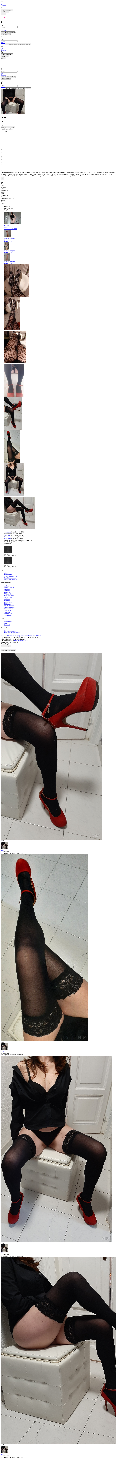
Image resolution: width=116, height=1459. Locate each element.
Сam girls (7, 612)
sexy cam (7, 600)
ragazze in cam (8, 602)
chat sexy (7, 590)
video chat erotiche (9, 595)
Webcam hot (8, 613)
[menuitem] (2, 4)
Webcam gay (8, 604)
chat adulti (7, 599)
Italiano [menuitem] (3, 645)
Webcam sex (8, 610)
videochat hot (8, 597)
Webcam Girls (8, 594)
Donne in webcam (9, 605)
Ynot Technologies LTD (21, 640)
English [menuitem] (9, 645)
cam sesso (7, 589)
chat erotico (7, 592)
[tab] (59, 206)
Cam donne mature (9, 607)
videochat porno (9, 587)
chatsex (6, 586)
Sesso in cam (8, 615)
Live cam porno (8, 609)
